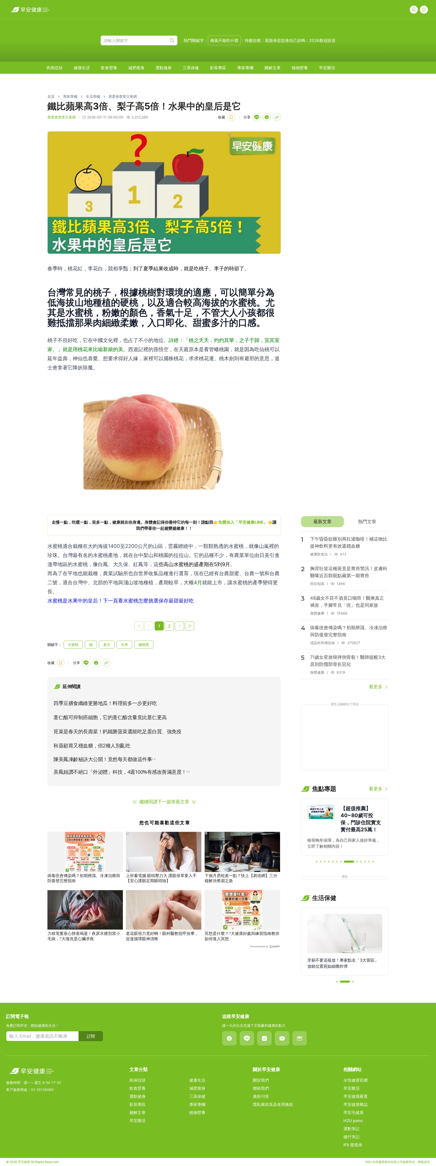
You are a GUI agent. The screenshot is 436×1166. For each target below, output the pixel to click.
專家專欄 (245, 67)
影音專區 (218, 67)
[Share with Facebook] (267, 117)
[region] (164, 525)
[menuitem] (54, 68)
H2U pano (353, 1120)
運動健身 (163, 67)
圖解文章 (272, 67)
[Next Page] (179, 625)
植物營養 (300, 67)
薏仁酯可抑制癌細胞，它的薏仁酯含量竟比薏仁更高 (110, 717)
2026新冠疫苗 (322, 40)
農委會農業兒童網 (122, 96)
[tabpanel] (345, 610)
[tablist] (345, 521)
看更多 (376, 686)
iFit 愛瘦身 (352, 1144)
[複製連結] (277, 117)
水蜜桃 (73, 644)
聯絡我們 (261, 1088)
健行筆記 (351, 1136)
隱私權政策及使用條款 (273, 1104)
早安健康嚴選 (355, 1096)
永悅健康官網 (355, 1080)
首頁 (50, 96)
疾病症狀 (54, 67)
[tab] (322, 521)
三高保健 (191, 67)
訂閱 (91, 1036)
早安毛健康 (353, 1112)
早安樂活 (327, 67)
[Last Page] (189, 625)
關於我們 (261, 1080)
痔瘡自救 (253, 40)
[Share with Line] (257, 117)
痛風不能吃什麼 (224, 40)
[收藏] (231, 117)
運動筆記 (351, 1128)
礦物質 (144, 644)
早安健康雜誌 (355, 1104)
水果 (124, 644)
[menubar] (190, 68)
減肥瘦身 (136, 67)
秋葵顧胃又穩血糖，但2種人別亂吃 (91, 746)
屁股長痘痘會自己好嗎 (285, 40)
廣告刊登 (261, 1096)
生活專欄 (93, 96)
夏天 (106, 644)
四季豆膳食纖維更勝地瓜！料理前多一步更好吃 (105, 703)
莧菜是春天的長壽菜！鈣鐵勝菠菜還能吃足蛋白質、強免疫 (117, 731)
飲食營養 (109, 67)
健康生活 (82, 67)
